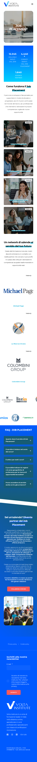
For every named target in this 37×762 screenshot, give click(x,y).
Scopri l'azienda (18, 306)
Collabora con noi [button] (18, 589)
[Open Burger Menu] (32, 4)
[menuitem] (12, 644)
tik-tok (23, 734)
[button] (2, 759)
